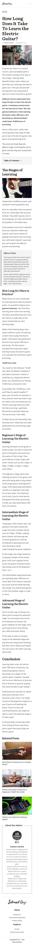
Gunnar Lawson (9, 43)
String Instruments (17, 932)
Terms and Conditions (17, 917)
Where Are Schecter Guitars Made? (14, 818)
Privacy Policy (17, 920)
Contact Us (17, 914)
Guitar (4, 11)
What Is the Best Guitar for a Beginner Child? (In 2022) (14, 790)
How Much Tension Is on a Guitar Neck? (16, 763)
